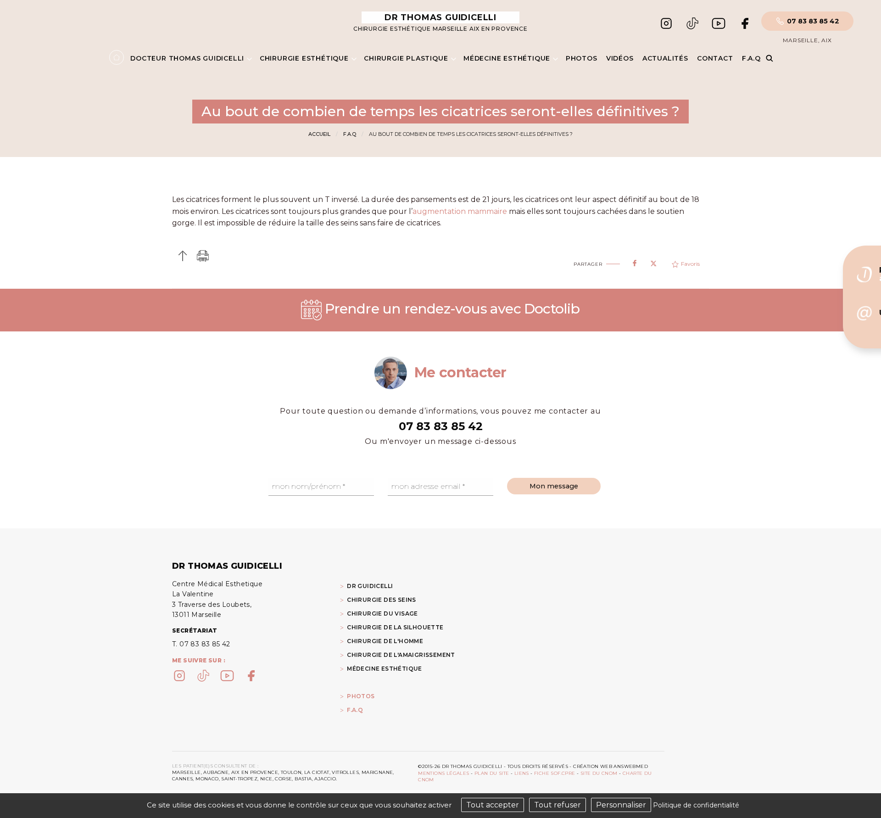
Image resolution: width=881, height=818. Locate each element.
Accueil (319, 134)
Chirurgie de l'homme (385, 641)
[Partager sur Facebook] (634, 261)
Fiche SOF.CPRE (554, 773)
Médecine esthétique (384, 668)
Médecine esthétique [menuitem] (506, 58)
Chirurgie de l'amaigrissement (401, 654)
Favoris (690, 263)
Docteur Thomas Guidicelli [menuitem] (187, 58)
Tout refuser (557, 805)
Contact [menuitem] (715, 58)
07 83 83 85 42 (813, 21)
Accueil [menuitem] (116, 57)
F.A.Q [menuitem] (751, 58)
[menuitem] (413, 696)
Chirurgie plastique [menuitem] (406, 58)
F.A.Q (349, 134)
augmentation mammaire (460, 211)
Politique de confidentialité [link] (696, 805)
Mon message (554, 486)
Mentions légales (443, 773)
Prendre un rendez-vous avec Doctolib (451, 308)
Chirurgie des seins (381, 599)
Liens (521, 773)
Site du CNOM (599, 773)
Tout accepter (492, 805)
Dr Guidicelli (370, 586)
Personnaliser (621, 805)
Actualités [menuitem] (665, 58)
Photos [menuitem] (581, 58)
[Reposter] (653, 261)
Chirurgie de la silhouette (395, 627)
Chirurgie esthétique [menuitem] (304, 58)
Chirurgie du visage (382, 613)
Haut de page (182, 256)
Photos (360, 696)
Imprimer (203, 256)
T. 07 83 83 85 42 (201, 644)
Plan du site (491, 773)
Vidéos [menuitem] (620, 58)
